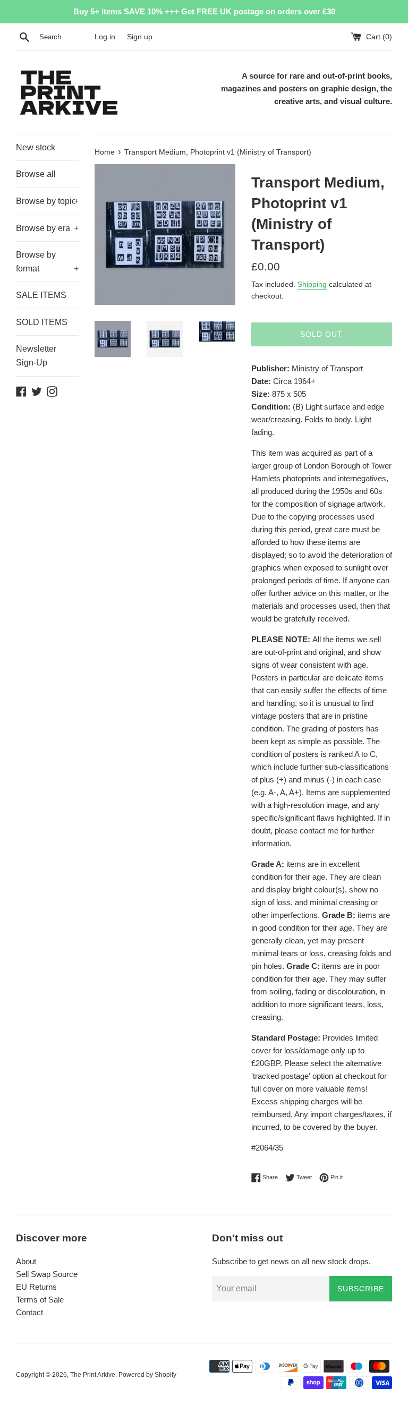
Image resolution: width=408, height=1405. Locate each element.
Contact (29, 1312)
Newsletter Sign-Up (36, 355)
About (26, 1261)
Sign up (139, 37)
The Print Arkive (92, 1374)
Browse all (36, 173)
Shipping (312, 284)
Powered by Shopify (147, 1374)
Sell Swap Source (47, 1274)
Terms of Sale (40, 1299)
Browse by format (47, 261)
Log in (105, 37)
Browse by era (47, 228)
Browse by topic (47, 201)
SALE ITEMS (41, 295)
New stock (35, 147)
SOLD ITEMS (41, 322)
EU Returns (36, 1286)
